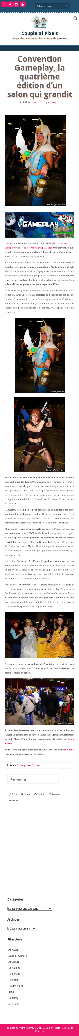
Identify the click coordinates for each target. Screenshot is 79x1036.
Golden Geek (15, 985)
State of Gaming (17, 955)
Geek (28, 765)
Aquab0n (13, 961)
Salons (35, 765)
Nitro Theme (26, 1028)
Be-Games (14, 967)
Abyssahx (13, 949)
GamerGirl (14, 973)
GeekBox (13, 979)
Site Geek (13, 1003)
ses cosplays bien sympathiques (36, 247)
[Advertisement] (39, 851)
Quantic (55, 102)
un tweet (67, 749)
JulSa (11, 991)
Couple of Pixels (39, 33)
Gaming (21, 765)
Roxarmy (13, 997)
